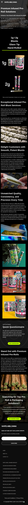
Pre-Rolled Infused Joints (9, 487)
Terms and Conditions (10, 498)
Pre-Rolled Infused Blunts (9, 481)
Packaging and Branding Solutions (11, 471)
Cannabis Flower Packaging (9, 490)
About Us (5, 453)
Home (4, 450)
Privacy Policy (20, 498)
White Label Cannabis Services (10, 462)
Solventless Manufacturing (9, 465)
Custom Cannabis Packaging (9, 493)
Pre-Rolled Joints (7, 484)
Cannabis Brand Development (10, 468)
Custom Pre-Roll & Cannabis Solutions (12, 475)
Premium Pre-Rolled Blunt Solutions (11, 478)
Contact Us (5, 456)
